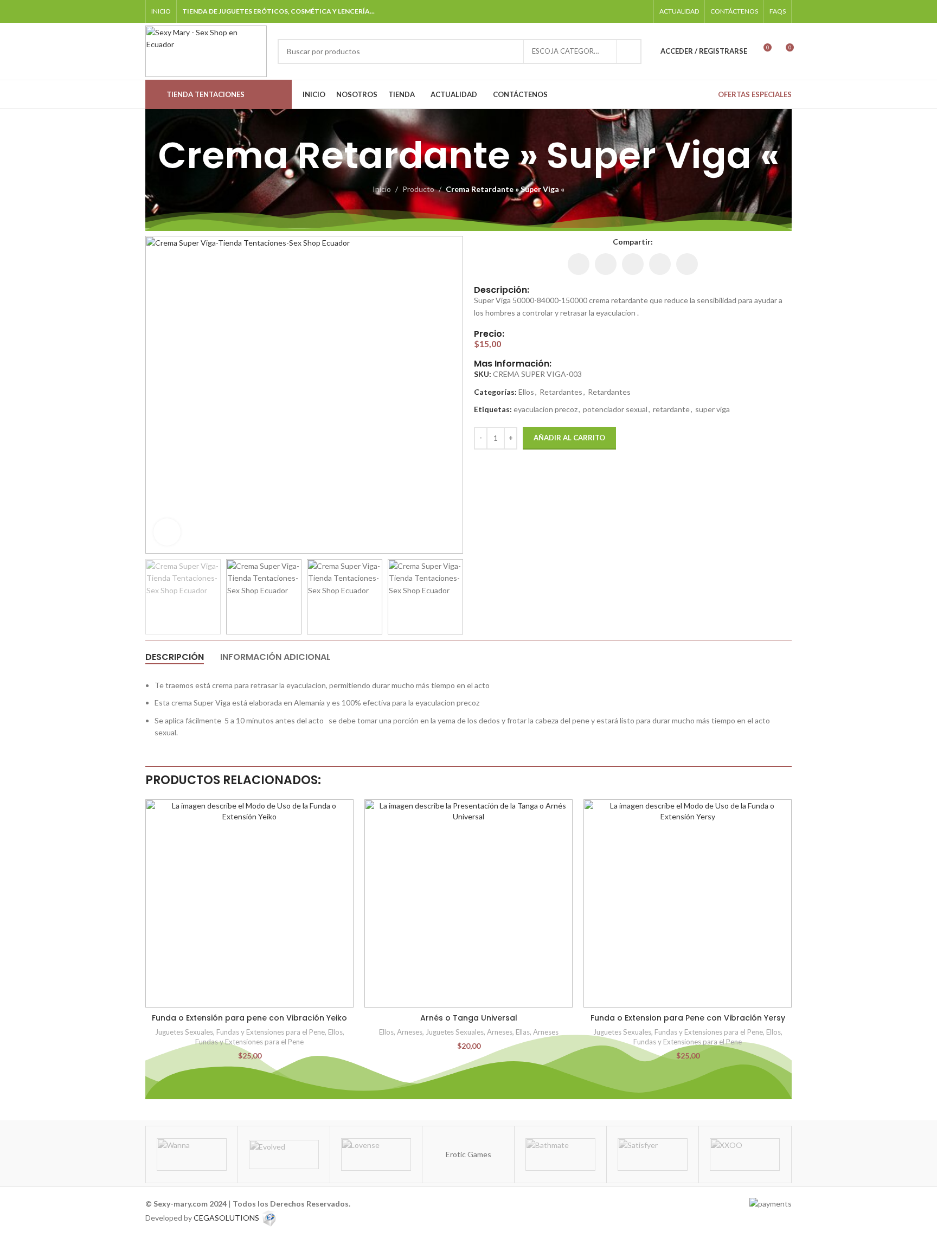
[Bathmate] (560, 1154)
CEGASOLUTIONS (226, 1217)
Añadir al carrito (569, 437)
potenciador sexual (615, 409)
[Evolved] (284, 1154)
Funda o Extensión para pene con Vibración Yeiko (249, 1017)
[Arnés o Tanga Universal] (468, 903)
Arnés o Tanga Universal (468, 1017)
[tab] (174, 657)
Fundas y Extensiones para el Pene (270, 1032)
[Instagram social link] (600, 11)
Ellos (526, 391)
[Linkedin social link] (633, 264)
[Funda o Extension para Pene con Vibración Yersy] (687, 903)
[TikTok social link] (627, 11)
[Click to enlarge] (167, 532)
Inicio (382, 189)
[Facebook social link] (586, 11)
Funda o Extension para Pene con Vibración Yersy (688, 1017)
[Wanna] (192, 1154)
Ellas (523, 1032)
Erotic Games (468, 1154)
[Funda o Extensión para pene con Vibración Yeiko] (249, 903)
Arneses (409, 1032)
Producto (418, 189)
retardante (671, 409)
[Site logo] (206, 50)
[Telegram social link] (641, 11)
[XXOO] (745, 1154)
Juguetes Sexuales (184, 1032)
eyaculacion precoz (545, 409)
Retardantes (561, 391)
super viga (712, 409)
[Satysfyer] (652, 1154)
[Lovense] (376, 1154)
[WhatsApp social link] (613, 11)
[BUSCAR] (629, 51)
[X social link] (606, 264)
